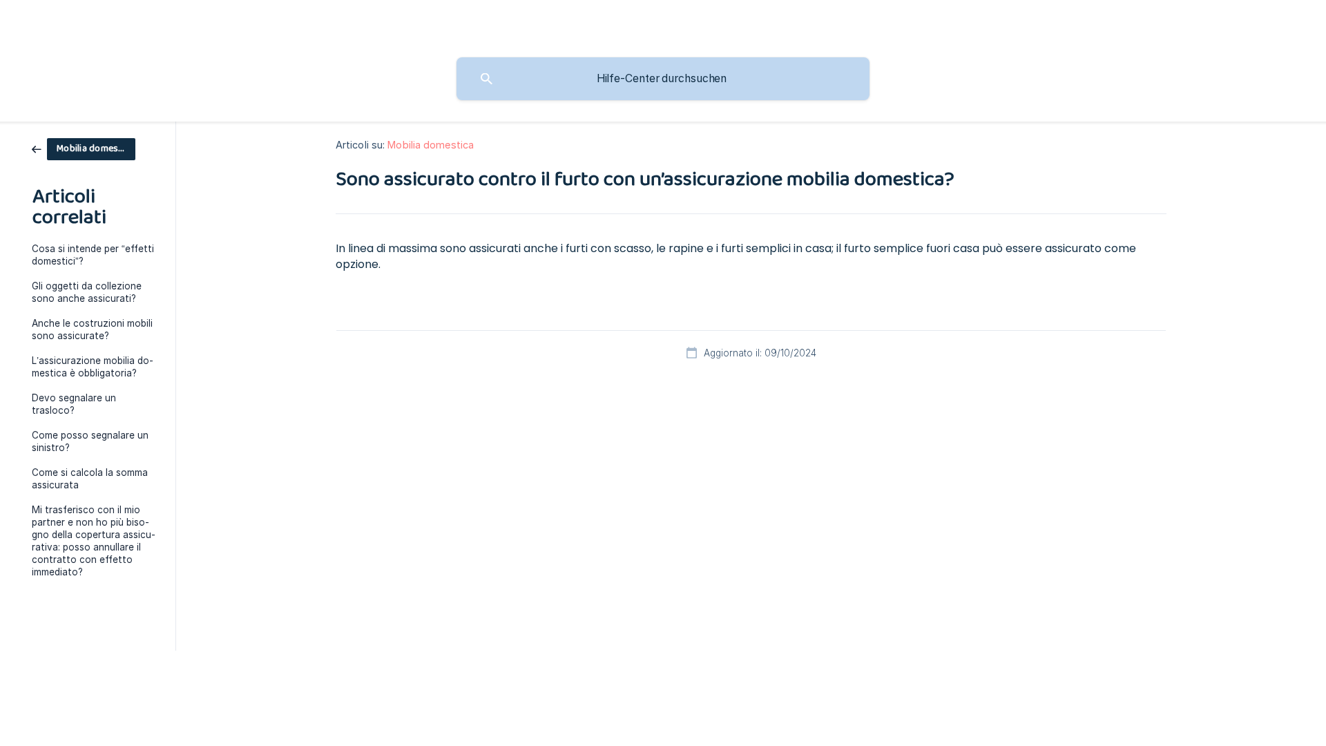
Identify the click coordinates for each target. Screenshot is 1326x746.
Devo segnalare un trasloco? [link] (74, 404)
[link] (83, 148)
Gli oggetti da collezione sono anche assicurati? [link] (87, 292)
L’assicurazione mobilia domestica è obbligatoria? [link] (92, 367)
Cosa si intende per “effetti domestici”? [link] (93, 255)
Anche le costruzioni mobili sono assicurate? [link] (92, 329)
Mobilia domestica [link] (430, 145)
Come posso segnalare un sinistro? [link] (90, 441)
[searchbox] (663, 78)
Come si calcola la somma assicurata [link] (90, 478)
